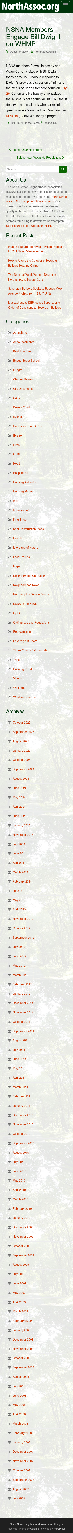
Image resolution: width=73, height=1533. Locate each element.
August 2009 (21, 1264)
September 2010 (23, 1143)
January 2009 (21, 1330)
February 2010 (22, 1208)
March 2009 (20, 1311)
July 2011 (19, 1049)
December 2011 (23, 1003)
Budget (17, 370)
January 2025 (21, 750)
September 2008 (23, 1367)
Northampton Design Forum (31, 594)
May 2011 (19, 1068)
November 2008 (23, 1349)
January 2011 (21, 1106)
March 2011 (20, 1087)
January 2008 (21, 1442)
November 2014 (23, 835)
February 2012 (22, 984)
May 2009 (19, 1293)
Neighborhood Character (29, 576)
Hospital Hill (20, 473)
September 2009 (23, 1255)
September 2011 (23, 1031)
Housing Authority (24, 482)
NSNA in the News (28, 123)
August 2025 (21, 741)
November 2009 (23, 1236)
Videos (17, 678)
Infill (13, 123)
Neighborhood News (26, 585)
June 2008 (19, 1395)
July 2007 (19, 1498)
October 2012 (21, 928)
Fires (16, 445)
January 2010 (21, 1218)
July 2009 (19, 1274)
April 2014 (19, 862)
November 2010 (23, 1124)
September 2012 (23, 937)
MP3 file (12, 115)
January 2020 (21, 825)
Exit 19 (17, 435)
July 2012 (19, 947)
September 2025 (23, 732)
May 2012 (19, 965)
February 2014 (22, 881)
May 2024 (19, 797)
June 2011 (19, 1059)
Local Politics (21, 557)
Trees (16, 660)
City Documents (23, 389)
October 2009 (21, 1246)
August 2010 (21, 1152)
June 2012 (19, 956)
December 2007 (23, 1451)
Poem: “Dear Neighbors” (27, 150)
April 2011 (19, 1077)
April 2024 (19, 806)
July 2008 (19, 1386)
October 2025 (21, 722)
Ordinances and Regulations (31, 622)
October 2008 (21, 1358)
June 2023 (19, 816)
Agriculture (20, 332)
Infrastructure (21, 510)
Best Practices (22, 351)
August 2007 (21, 1489)
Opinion (18, 613)
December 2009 (23, 1227)
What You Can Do (24, 697)
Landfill (17, 538)
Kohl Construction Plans (28, 529)
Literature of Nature (25, 547)
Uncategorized (22, 669)
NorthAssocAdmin (45, 51)
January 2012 (21, 993)
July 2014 (19, 844)
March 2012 (20, 975)
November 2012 (23, 919)
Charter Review (23, 379)
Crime (17, 398)
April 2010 (19, 1190)
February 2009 (22, 1320)
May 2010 (19, 1180)
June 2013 (19, 891)
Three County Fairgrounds (30, 650)
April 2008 (19, 1414)
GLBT (17, 454)
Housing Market (23, 491)
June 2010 (19, 1171)
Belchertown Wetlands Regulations (39, 157)
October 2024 (21, 760)
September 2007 (23, 1479)
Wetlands (19, 688)
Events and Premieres (27, 426)
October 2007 (21, 1470)
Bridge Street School (26, 360)
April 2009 (19, 1302)
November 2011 (23, 1012)
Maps (16, 566)
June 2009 (19, 1283)
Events (17, 417)
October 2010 (21, 1134)
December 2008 (23, 1339)
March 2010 (20, 1199)
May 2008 (19, 1405)
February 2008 (22, 1433)
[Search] (63, 169)
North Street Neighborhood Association (31, 1524)
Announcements (23, 342)
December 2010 (23, 1115)
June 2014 (19, 853)
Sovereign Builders (25, 641)
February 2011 (22, 1096)
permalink (50, 123)
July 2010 (19, 1162)
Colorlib (34, 1528)
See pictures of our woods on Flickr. (29, 225)
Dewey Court (21, 407)
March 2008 (20, 1423)
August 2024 (21, 778)
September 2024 (23, 769)
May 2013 (19, 900)
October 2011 (21, 1021)
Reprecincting (22, 631)
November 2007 (23, 1461)
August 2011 (21, 1040)
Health (17, 463)
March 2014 (20, 872)
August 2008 (21, 1377)
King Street (20, 519)
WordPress (59, 1528)
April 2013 (19, 909)
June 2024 (19, 788)
